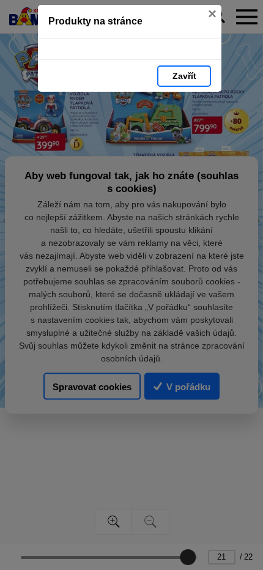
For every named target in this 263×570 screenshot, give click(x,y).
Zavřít (184, 76)
